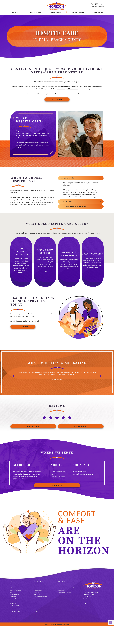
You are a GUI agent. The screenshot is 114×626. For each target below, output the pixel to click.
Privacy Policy (13, 603)
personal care (60, 89)
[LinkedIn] (85, 603)
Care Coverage (66, 201)
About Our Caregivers (15, 590)
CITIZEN (53, 624)
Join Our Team (77, 12)
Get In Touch (57, 99)
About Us (15, 12)
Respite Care (37, 592)
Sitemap (12, 601)
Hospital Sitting (37, 594)
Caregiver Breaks (67, 178)
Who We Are (13, 588)
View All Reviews (81, 426)
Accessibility (13, 599)
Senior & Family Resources (64, 592)
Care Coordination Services (40, 596)
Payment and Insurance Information (66, 588)
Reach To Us (57, 485)
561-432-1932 (96, 4)
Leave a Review (33, 426)
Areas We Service (14, 594)
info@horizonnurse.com (85, 474)
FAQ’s (11, 592)
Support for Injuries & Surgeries (73, 206)
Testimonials (13, 596)
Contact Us (97, 12)
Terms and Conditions (15, 605)
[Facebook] (83, 603)
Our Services (35, 12)
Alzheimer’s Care (38, 590)
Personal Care (37, 588)
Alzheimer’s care (72, 89)
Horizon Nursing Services (68, 87)
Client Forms (61, 590)
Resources (56, 12)
